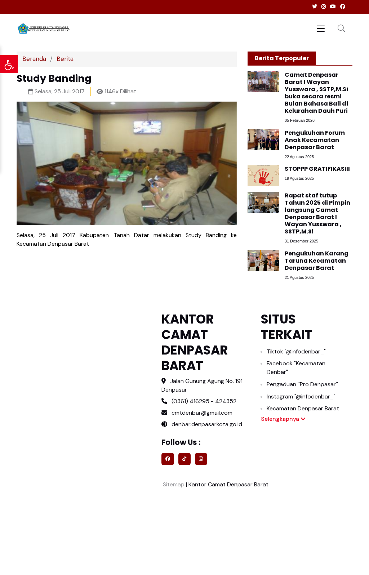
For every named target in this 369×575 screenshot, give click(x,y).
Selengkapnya (281, 419)
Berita (65, 59)
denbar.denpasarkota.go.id (206, 424)
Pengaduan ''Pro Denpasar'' (302, 384)
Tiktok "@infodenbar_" (296, 351)
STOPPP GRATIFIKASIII (317, 169)
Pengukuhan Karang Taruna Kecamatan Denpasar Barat (316, 260)
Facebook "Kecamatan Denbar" (296, 368)
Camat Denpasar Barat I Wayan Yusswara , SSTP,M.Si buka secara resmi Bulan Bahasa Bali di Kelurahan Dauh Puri (316, 93)
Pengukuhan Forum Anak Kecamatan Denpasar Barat (315, 140)
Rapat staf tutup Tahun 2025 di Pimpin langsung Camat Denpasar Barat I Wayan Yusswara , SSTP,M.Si (317, 213)
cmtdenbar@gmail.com (202, 412)
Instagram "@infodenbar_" (301, 396)
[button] (341, 28)
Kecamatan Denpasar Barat (303, 408)
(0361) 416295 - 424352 (204, 401)
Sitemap (172, 484)
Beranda (34, 59)
